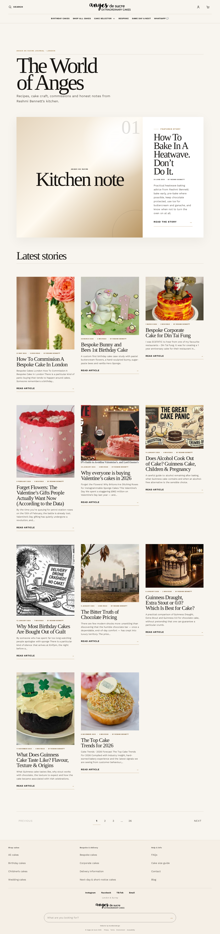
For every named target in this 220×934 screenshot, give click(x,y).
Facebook (106, 892)
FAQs (154, 854)
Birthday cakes (17, 863)
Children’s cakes (17, 871)
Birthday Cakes (60, 18)
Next (197, 820)
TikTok (120, 892)
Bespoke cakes (88, 854)
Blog (153, 879)
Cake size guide (160, 863)
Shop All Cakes (82, 18)
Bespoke (124, 18)
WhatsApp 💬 (161, 18)
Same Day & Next (141, 18)
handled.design (114, 926)
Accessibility (131, 930)
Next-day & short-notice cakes (98, 879)
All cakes (13, 854)
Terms (112, 930)
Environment (120, 930)
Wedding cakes (17, 879)
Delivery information (92, 871)
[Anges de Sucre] (110, 7)
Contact (156, 871)
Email (132, 892)
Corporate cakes (89, 863)
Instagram (90, 892)
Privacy (106, 930)
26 (130, 820)
